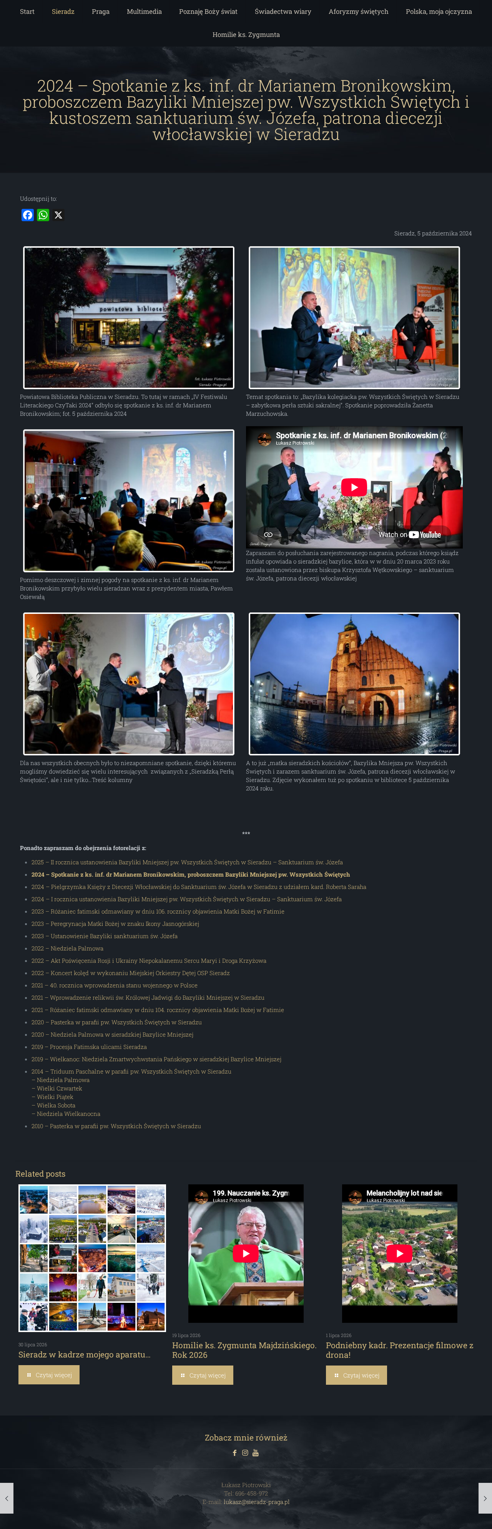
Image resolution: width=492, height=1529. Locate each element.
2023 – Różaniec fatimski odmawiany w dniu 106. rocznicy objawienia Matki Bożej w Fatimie (158, 911)
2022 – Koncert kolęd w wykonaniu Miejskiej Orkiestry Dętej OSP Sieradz (131, 973)
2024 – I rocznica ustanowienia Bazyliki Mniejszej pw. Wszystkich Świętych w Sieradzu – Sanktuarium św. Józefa (187, 899)
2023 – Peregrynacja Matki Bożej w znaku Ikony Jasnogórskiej (115, 923)
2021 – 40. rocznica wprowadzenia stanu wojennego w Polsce (115, 985)
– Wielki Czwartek (57, 1088)
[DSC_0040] (128, 318)
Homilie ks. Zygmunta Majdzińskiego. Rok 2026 (244, 1350)
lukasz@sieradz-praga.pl (257, 1502)
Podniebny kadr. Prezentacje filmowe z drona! (400, 1350)
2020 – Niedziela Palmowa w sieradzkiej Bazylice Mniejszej (112, 1034)
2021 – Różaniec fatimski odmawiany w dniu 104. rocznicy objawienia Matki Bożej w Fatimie (158, 1010)
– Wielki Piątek (52, 1096)
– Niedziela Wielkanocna (66, 1113)
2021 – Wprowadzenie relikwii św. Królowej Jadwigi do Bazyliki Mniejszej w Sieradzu (148, 997)
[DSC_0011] (354, 318)
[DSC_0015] (128, 501)
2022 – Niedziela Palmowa (67, 948)
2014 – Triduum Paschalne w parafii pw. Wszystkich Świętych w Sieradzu (131, 1071)
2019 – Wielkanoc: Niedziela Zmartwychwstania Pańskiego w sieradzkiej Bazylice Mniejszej (156, 1059)
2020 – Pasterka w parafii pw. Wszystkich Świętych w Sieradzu (117, 1022)
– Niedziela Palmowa (61, 1080)
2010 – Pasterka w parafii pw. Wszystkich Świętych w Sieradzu (116, 1126)
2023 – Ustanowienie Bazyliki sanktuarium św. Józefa (105, 936)
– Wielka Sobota (53, 1105)
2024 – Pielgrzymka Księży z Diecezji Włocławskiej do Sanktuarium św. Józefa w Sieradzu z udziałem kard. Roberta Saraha (199, 886)
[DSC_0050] (354, 684)
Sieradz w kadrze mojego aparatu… (84, 1354)
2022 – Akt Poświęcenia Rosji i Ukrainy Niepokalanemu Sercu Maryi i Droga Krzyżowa (149, 960)
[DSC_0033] (128, 684)
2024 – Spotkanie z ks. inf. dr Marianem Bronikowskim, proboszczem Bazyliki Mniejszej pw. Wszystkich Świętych (191, 874)
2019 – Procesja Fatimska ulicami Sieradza (89, 1046)
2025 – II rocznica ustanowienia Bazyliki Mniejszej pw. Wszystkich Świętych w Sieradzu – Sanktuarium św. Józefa (187, 862)
